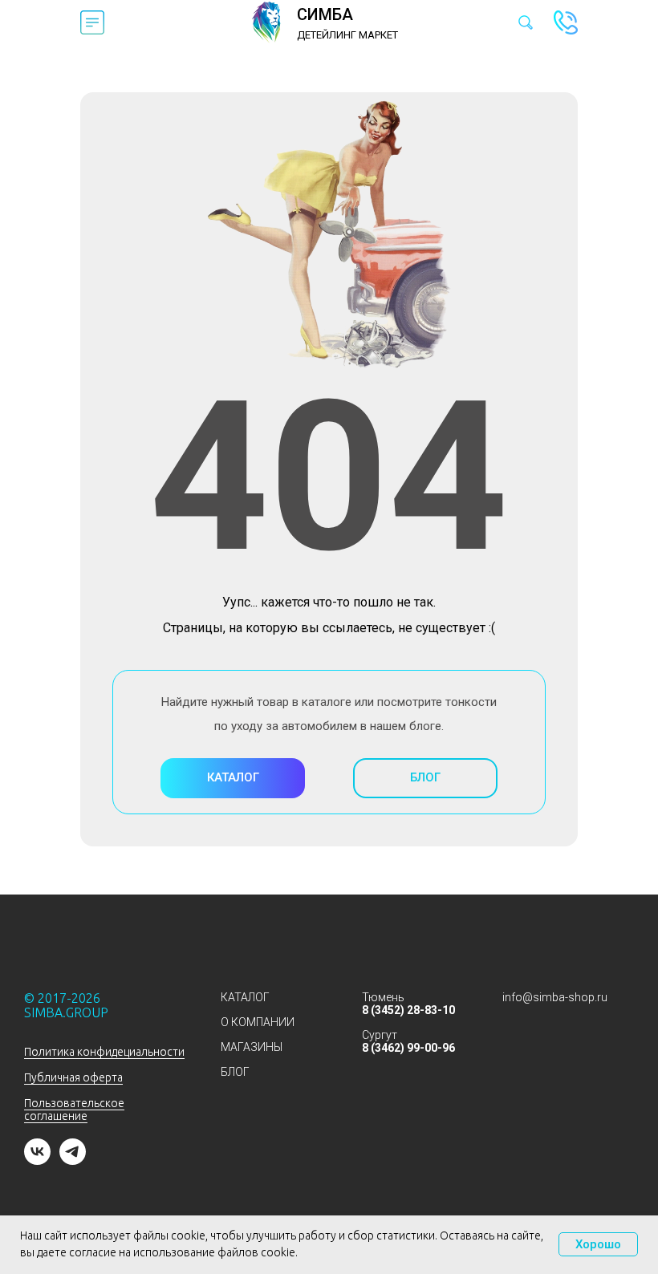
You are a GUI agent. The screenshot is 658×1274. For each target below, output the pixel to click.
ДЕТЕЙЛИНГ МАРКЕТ (347, 35)
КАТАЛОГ (245, 997)
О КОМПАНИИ (257, 1022)
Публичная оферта (73, 1077)
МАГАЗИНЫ (251, 1047)
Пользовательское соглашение (74, 1109)
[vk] (37, 1160)
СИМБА (325, 14)
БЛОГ (235, 1071)
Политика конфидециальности (104, 1051)
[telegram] (72, 1160)
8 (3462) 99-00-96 (408, 1047)
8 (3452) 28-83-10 (408, 1010)
